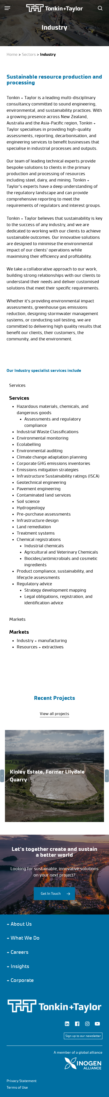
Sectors (29, 54)
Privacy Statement (22, 1081)
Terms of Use (17, 1087)
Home (12, 54)
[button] (7, 8)
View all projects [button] (54, 713)
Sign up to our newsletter (83, 1036)
